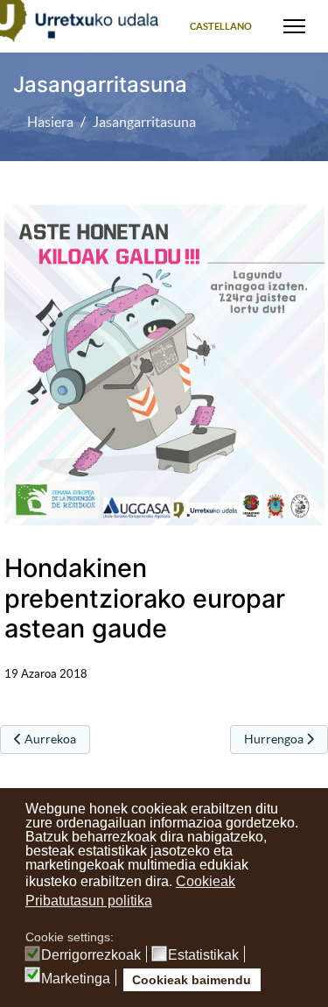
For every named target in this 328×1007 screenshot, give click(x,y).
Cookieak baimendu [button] (191, 980)
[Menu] (294, 26)
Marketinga (75, 979)
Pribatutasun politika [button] (88, 900)
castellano (221, 26)
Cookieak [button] (205, 881)
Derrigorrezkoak (91, 955)
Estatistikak (203, 955)
